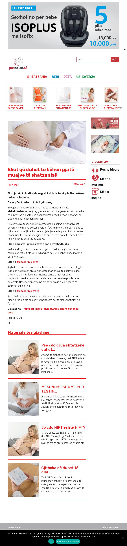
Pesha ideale (109, 169)
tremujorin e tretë (27, 291)
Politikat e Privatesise (68, 541)
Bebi (55, 77)
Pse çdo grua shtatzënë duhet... (62, 347)
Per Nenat (13, 185)
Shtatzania (37, 77)
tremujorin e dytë (27, 261)
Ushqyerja (85, 77)
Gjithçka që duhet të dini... (59, 470)
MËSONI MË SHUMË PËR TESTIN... (62, 389)
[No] (123, 537)
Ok (51, 541)
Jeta (68, 77)
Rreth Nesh (14, 527)
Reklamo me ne (110, 527)
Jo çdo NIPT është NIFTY (63, 427)
